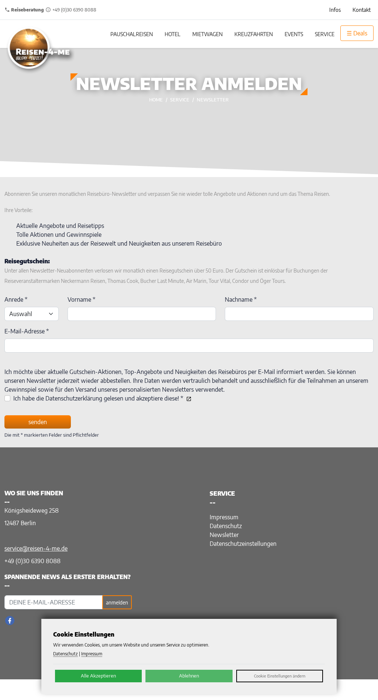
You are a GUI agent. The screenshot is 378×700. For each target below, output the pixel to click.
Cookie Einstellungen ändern (279, 675)
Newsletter (213, 100)
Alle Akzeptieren (98, 676)
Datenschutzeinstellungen (243, 543)
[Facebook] (9, 620)
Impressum (224, 517)
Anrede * (15, 299)
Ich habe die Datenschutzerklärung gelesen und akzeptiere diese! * (98, 398)
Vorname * (81, 299)
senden (37, 422)
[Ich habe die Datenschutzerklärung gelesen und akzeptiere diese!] (187, 398)
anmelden (117, 602)
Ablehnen (189, 676)
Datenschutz (226, 526)
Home (156, 100)
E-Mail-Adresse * (26, 331)
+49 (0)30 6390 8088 (32, 561)
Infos (335, 10)
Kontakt (362, 10)
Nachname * (241, 299)
